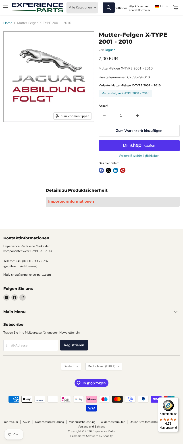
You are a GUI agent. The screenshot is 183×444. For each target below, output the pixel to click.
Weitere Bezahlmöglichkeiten (139, 156)
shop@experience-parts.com (31, 275)
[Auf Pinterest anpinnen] (122, 170)
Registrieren (74, 345)
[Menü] (176, 400)
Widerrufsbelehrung (82, 422)
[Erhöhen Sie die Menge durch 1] (137, 115)
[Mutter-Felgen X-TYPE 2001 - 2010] (126, 98)
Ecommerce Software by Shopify (91, 436)
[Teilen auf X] (108, 170)
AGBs (26, 422)
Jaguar (110, 50)
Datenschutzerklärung (49, 422)
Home (7, 23)
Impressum (11, 422)
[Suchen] (109, 7)
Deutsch (69, 366)
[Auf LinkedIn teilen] (115, 170)
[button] (161, 6)
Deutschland (101, 366)
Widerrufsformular (112, 422)
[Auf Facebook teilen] (101, 170)
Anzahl (103, 106)
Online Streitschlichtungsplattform (152, 422)
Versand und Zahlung (91, 427)
